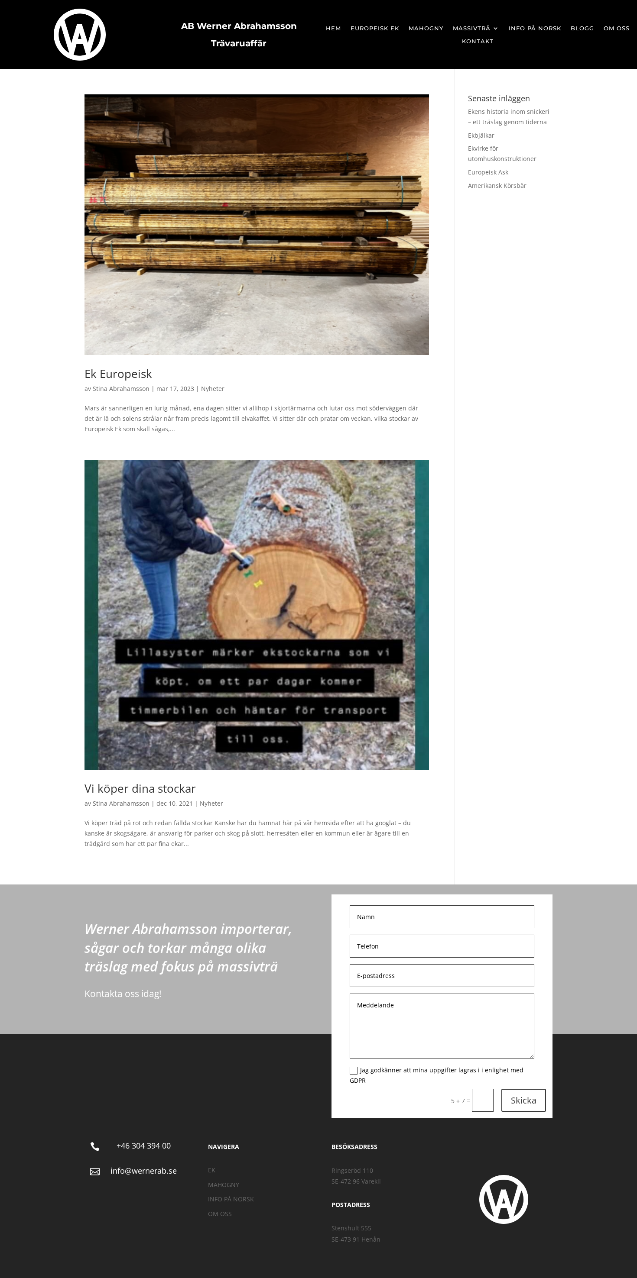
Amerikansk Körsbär (497, 185)
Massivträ (472, 28)
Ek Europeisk (118, 373)
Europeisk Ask (488, 172)
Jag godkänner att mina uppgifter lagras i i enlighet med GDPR (436, 1075)
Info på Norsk (535, 28)
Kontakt (478, 41)
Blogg (582, 28)
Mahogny (426, 28)
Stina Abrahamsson (121, 388)
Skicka (523, 1100)
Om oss (617, 28)
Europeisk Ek (375, 28)
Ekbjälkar (481, 135)
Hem (333, 28)
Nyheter (212, 388)
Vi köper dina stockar (140, 788)
